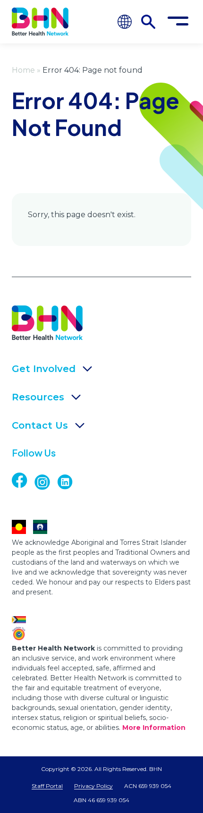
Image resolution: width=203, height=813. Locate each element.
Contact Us (40, 425)
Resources (38, 397)
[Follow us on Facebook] (28, 480)
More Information (154, 727)
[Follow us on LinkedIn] (68, 482)
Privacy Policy (93, 785)
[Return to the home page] (40, 21)
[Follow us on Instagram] (45, 482)
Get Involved (44, 368)
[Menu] (178, 21)
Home (23, 70)
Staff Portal (47, 785)
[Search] (148, 22)
